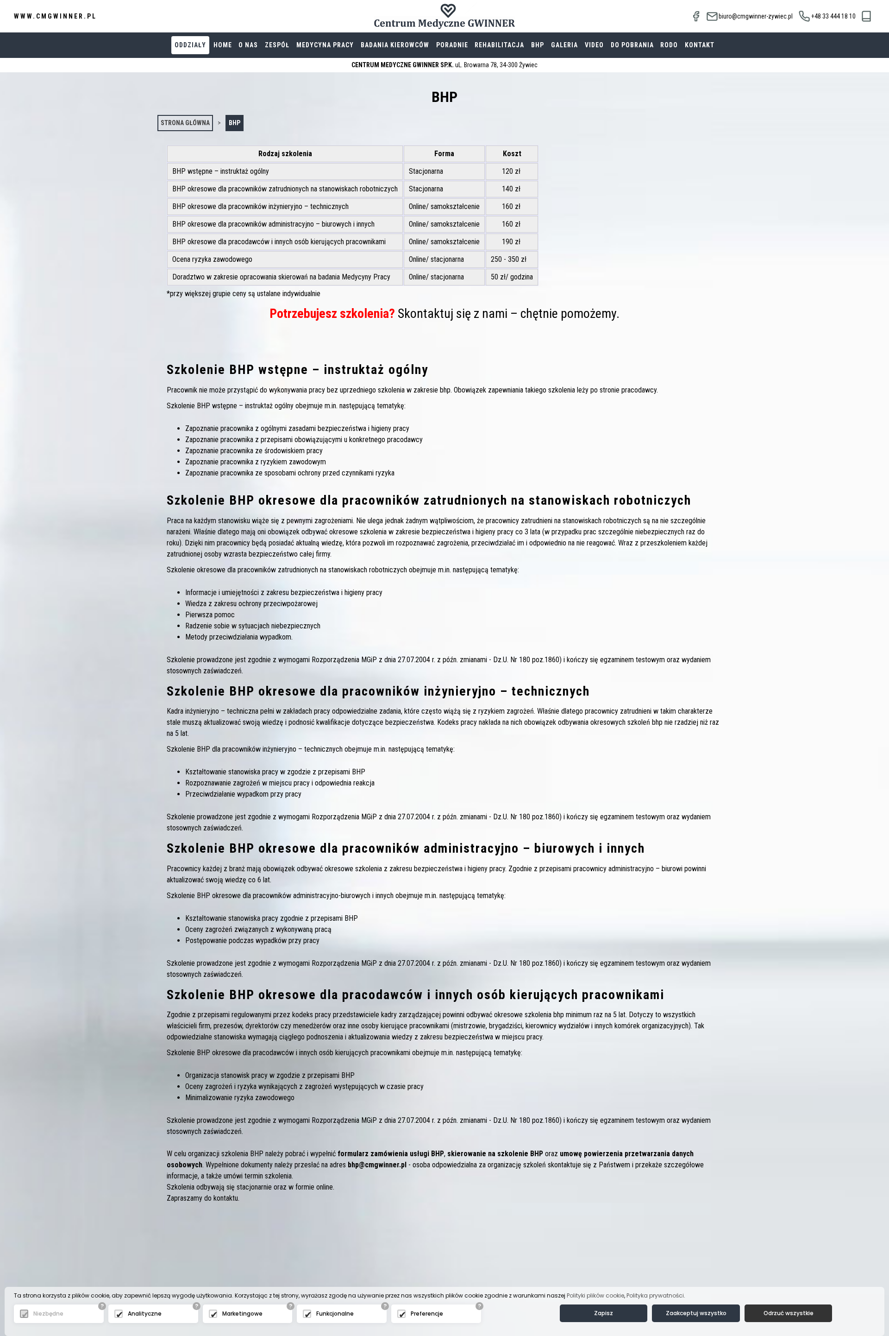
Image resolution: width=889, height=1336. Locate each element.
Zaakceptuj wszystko (696, 1313)
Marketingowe (242, 1313)
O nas (248, 45)
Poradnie (452, 45)
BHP (537, 45)
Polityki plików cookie (595, 1295)
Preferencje (427, 1313)
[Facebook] (695, 16)
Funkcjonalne (335, 1313)
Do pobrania (632, 45)
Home (222, 45)
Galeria (564, 45)
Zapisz (603, 1313)
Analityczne (145, 1313)
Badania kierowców (395, 45)
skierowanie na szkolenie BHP (495, 1153)
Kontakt (699, 45)
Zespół (277, 45)
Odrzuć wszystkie (789, 1313)
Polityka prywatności (655, 1295)
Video (594, 45)
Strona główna (185, 123)
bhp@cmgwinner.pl (377, 1164)
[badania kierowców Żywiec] (444, 16)
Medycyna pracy (325, 45)
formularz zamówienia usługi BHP (391, 1153)
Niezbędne (48, 1313)
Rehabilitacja (499, 45)
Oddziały (190, 45)
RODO (669, 45)
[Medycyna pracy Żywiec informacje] (866, 16)
